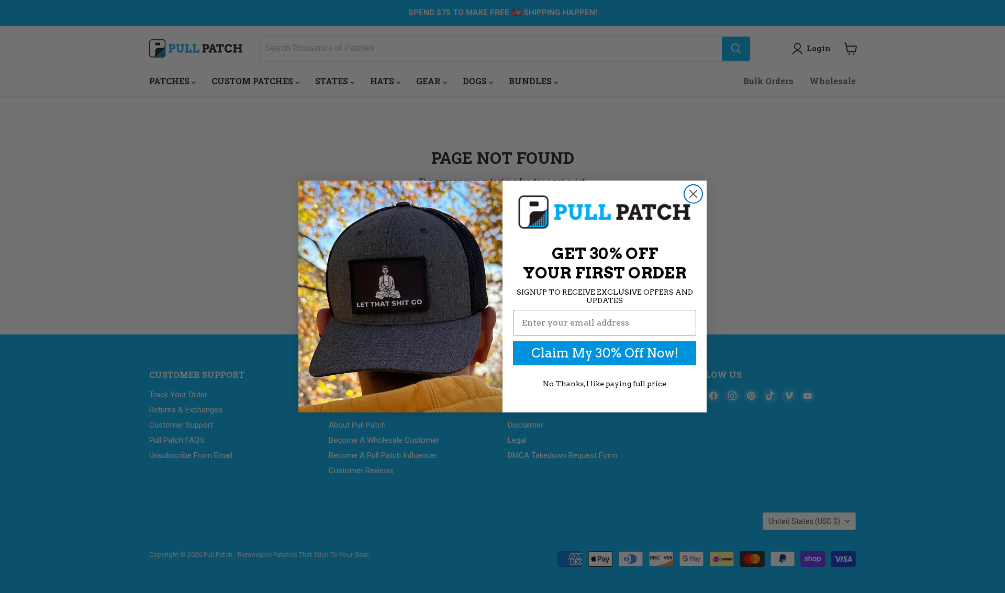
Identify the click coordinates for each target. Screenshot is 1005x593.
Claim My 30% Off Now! (604, 353)
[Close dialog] (693, 194)
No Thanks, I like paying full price (604, 383)
